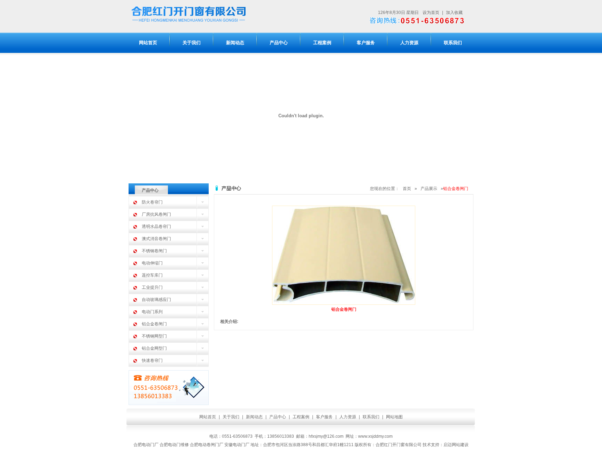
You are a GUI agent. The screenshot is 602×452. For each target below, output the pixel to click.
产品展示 (428, 188)
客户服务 (366, 42)
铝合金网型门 (154, 348)
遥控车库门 (152, 275)
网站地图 (394, 416)
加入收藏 (454, 12)
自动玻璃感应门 (156, 299)
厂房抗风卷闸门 (156, 214)
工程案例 (322, 42)
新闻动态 (235, 42)
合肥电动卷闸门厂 (206, 444)
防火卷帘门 (152, 202)
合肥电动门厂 (146, 444)
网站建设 (460, 444)
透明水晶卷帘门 (156, 226)
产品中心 (279, 42)
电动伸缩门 (152, 263)
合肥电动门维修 (174, 444)
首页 (407, 188)
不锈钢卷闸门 (154, 250)
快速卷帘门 (152, 360)
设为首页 (431, 12)
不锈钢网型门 (154, 336)
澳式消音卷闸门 (156, 238)
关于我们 (192, 42)
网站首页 (148, 42)
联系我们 (453, 42)
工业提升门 (152, 287)
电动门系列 (152, 311)
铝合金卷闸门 (154, 324)
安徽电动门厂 (236, 444)
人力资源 (409, 42)
